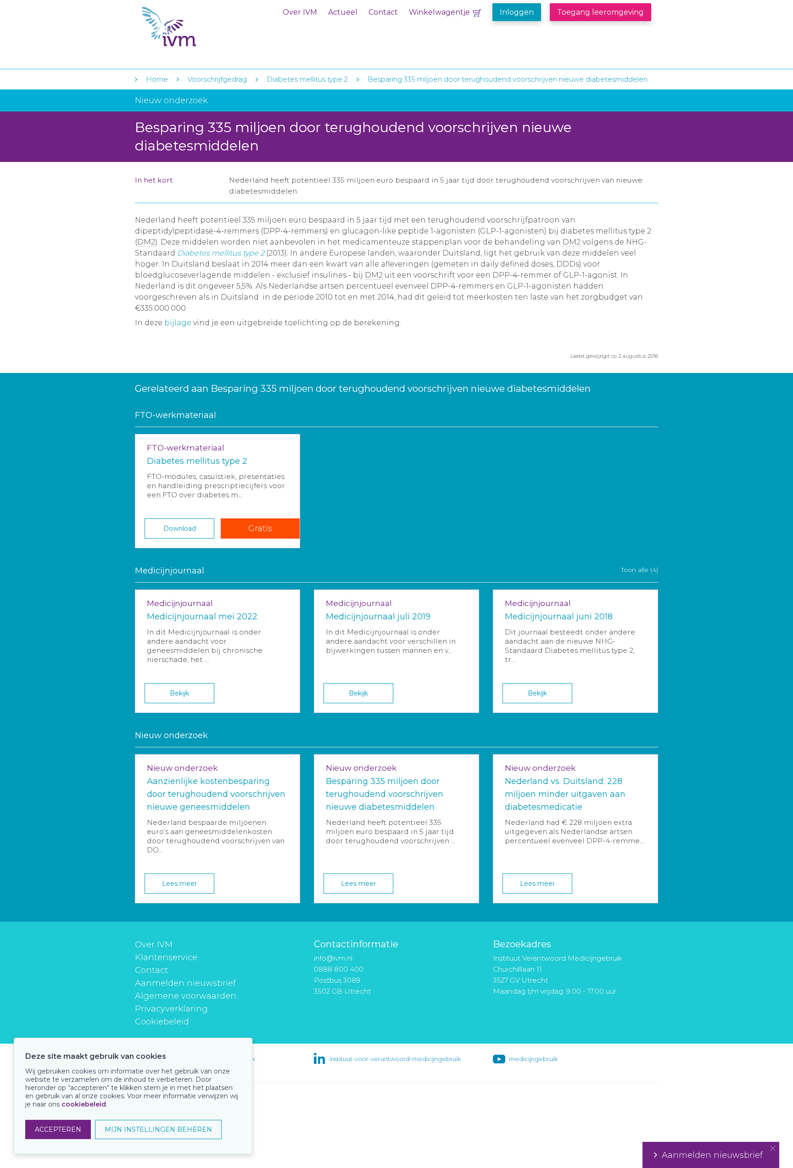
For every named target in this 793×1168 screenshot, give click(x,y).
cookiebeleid (83, 1104)
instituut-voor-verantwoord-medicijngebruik (395, 1058)
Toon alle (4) (639, 569)
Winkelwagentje (439, 12)
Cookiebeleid (162, 1022)
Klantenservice (166, 957)
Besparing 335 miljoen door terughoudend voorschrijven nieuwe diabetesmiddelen (508, 79)
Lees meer (179, 883)
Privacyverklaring (171, 1009)
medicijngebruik (533, 1058)
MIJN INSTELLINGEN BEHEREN (158, 1129)
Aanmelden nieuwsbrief (185, 983)
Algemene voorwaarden (185, 996)
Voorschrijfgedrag (217, 79)
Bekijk (179, 693)
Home (157, 79)
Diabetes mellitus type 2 (307, 79)
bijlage (177, 322)
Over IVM (300, 12)
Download (179, 528)
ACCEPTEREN (58, 1129)
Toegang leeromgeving (600, 12)
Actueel (342, 12)
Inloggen (517, 12)
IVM (198, 27)
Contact (383, 12)
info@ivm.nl (333, 958)
